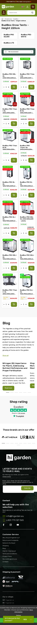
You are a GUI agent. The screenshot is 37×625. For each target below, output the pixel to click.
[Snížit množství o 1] (4, 87)
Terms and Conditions (10, 553)
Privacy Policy (7, 556)
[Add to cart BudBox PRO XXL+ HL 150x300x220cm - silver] (14, 268)
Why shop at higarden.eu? (11, 537)
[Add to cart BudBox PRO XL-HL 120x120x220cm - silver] (14, 195)
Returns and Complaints (10, 540)
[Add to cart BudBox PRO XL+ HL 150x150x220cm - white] (31, 304)
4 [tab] (20, 392)
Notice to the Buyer (9, 543)
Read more (8, 388)
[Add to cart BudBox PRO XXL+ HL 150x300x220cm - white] (31, 268)
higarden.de (10, 603)
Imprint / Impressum (9, 551)
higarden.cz (10, 600)
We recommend (13, 52)
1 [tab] (7, 392)
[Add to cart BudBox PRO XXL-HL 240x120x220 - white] (31, 233)
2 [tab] (12, 392)
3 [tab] (16, 392)
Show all (5, 355)
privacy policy (7, 476)
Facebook (6, 525)
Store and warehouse (10, 559)
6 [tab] (29, 392)
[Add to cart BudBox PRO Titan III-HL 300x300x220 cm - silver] (31, 123)
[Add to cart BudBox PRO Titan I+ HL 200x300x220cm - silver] (14, 304)
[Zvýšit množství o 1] (8, 87)
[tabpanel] (15, 375)
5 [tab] (25, 392)
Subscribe (27, 488)
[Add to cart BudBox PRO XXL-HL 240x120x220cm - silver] (14, 87)
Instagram (13, 525)
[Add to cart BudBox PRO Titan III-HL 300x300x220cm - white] (14, 160)
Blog (4, 548)
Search (32, 12)
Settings (18, 615)
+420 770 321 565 (15, 520)
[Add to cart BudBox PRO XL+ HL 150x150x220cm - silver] (14, 233)
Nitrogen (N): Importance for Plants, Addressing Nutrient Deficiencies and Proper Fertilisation (15, 367)
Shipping (6, 545)
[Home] (2, 18)
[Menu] (4, 12)
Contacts (5, 561)
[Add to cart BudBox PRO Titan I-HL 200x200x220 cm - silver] (31, 87)
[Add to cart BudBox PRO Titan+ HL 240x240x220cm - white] (31, 160)
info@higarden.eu (15, 516)
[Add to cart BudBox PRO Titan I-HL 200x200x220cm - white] (14, 123)
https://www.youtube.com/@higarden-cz (18, 525)
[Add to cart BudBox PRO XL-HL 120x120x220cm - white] (31, 195)
